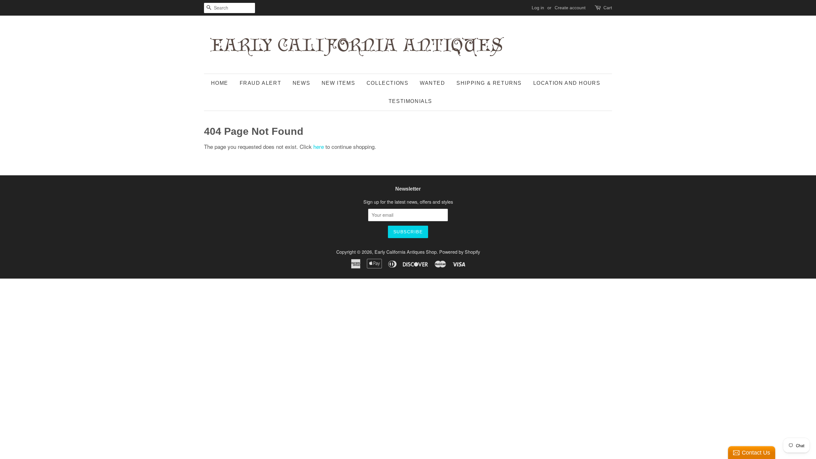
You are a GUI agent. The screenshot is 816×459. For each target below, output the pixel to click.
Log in (538, 7)
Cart (607, 7)
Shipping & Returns (489, 83)
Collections (388, 83)
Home (219, 83)
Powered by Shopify (459, 251)
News (301, 83)
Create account (570, 7)
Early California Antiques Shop (406, 251)
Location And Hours (567, 83)
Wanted (432, 83)
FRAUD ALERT (260, 83)
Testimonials (410, 101)
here (318, 146)
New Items (338, 83)
